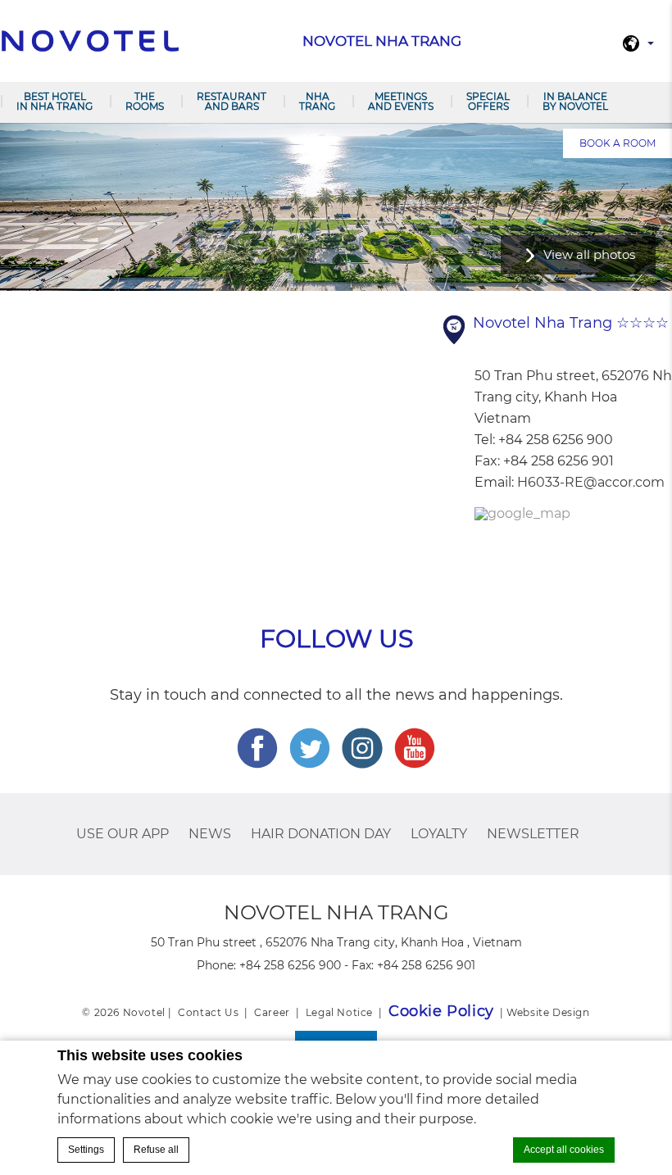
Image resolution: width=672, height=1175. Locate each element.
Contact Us (208, 1012)
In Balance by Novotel (575, 101)
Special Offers (488, 101)
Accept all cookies (564, 1149)
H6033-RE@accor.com (591, 482)
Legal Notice (339, 1012)
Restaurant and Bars (231, 101)
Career (272, 1012)
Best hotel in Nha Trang (54, 101)
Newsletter (533, 834)
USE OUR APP (122, 834)
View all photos (589, 254)
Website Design (547, 1012)
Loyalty (439, 834)
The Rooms (144, 101)
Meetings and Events (401, 101)
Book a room (617, 143)
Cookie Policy (441, 1011)
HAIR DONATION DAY (321, 834)
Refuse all (156, 1149)
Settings (86, 1149)
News (209, 834)
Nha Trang (317, 101)
